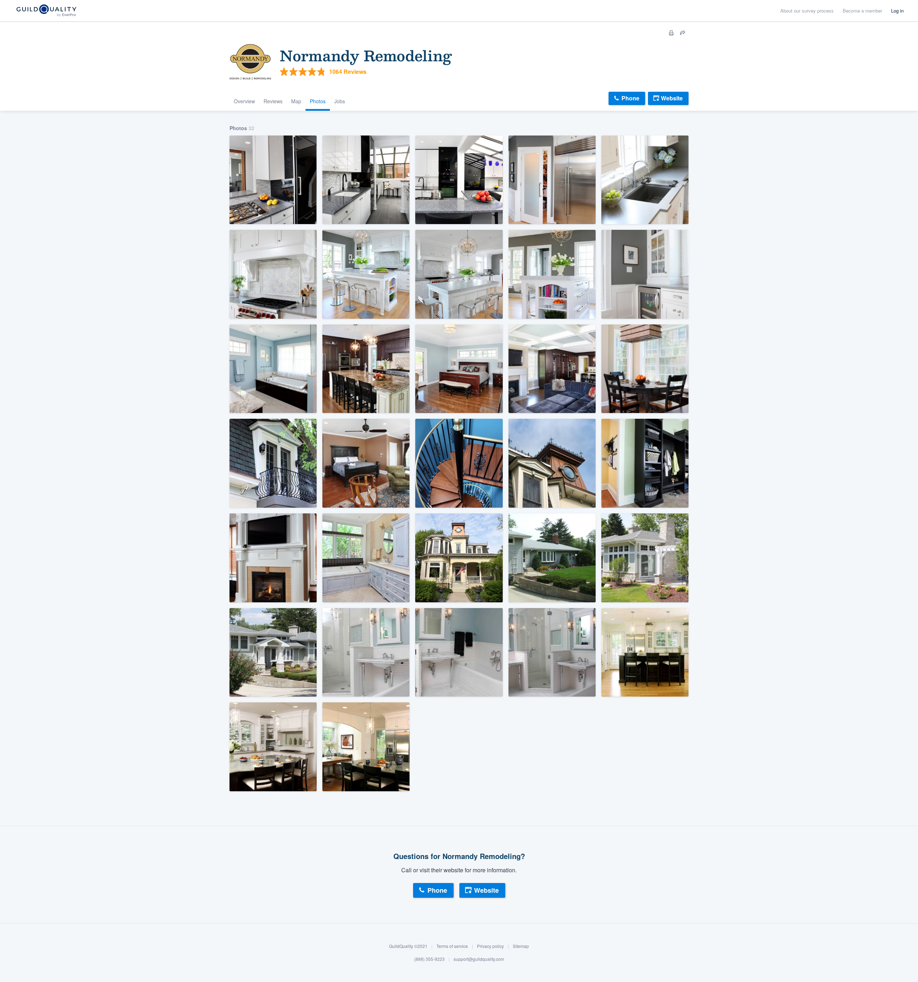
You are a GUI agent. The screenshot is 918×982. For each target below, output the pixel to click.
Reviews (273, 101)
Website (672, 98)
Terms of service (452, 946)
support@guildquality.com (479, 959)
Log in (897, 10)
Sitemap (521, 946)
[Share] (682, 33)
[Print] (671, 33)
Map (296, 101)
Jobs (339, 101)
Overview (244, 101)
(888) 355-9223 (429, 959)
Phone (630, 98)
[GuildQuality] (46, 11)
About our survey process (807, 10)
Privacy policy (490, 946)
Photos (318, 101)
